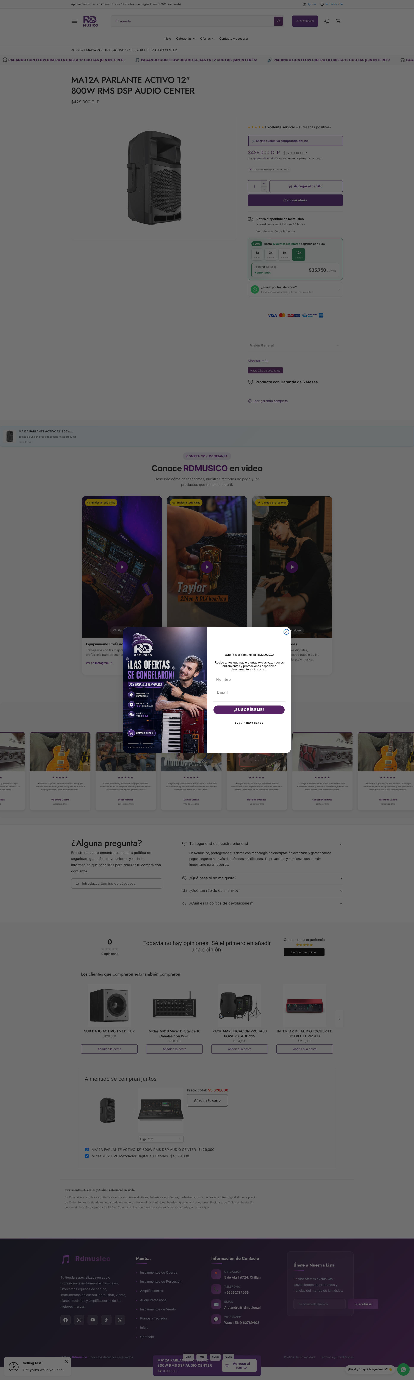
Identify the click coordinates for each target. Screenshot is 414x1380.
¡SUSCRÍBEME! (249, 710)
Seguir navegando (249, 722)
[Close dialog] (286, 631)
